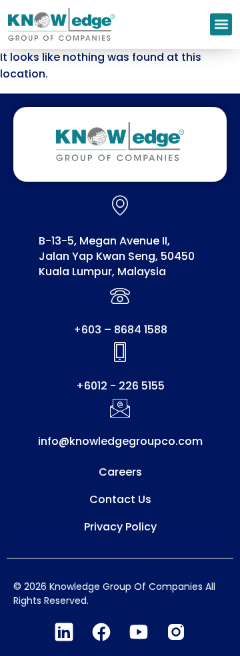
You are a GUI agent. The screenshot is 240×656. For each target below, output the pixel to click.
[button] (221, 24)
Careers (120, 472)
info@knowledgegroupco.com (120, 441)
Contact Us (120, 499)
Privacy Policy (120, 526)
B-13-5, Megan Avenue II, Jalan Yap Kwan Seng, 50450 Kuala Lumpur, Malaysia (117, 256)
